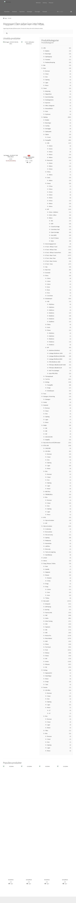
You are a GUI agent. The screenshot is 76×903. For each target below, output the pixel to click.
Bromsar (47, 71)
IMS (46, 630)
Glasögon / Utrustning (49, 396)
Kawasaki (45, 405)
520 (46, 434)
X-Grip (48, 581)
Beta (44, 68)
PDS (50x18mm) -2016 (54, 362)
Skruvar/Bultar (49, 108)
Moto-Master (48, 638)
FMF (46, 615)
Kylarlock (47, 102)
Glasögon (47, 399)
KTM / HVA (46, 445)
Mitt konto (38, 2)
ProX (46, 650)
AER (52, 223)
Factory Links (48, 612)
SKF (46, 523)
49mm (50, 206)
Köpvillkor (7, 11)
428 (46, 431)
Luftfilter (47, 546)
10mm (48, 278)
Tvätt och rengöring (50, 552)
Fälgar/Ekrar (48, 94)
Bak (44, 65)
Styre (46, 111)
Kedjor (45, 425)
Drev (46, 77)
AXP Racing (48, 606)
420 (46, 428)
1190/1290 (47, 448)
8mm (48, 290)
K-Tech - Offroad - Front (51, 246)
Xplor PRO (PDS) (53, 373)
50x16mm (51, 318)
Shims (46, 275)
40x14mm (51, 304)
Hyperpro (47, 627)
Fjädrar (47, 134)
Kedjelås (47, 439)
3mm (48, 592)
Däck (46, 566)
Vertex (47, 661)
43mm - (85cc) (52, 215)
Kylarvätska (48, 543)
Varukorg (45, 2)
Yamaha (45, 687)
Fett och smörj (49, 534)
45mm (50, 163)
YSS (46, 667)
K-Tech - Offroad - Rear (51, 249)
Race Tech (47, 269)
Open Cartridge (55, 232)
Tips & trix (21, 11)
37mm (50, 186)
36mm (50, 146)
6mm (48, 287)
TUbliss (47, 598)
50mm (50, 169)
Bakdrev (47, 51)
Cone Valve (50, 295)
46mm (50, 154)
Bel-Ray (47, 609)
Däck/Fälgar (48, 676)
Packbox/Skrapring (50, 62)
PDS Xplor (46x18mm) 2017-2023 (57, 365)
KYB (48, 143)
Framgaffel (48, 140)
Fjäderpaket (48, 131)
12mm (48, 281)
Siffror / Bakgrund (49, 105)
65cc (46, 471)
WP (48, 209)
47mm (50, 200)
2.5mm (49, 589)
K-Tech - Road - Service (51, 261)
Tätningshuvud (49, 376)
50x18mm (51, 321)
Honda (45, 402)
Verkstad (14, 11)
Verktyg (47, 382)
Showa (49, 183)
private (45, 557)
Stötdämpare (48, 298)
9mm (48, 293)
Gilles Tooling (48, 621)
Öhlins (49, 172)
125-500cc (47, 451)
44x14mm (51, 307)
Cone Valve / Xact (55, 229)
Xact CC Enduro (55, 238)
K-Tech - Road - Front (50, 255)
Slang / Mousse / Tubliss (49, 563)
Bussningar (48, 53)
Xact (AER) (53, 235)
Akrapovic (47, 604)
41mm (50, 149)
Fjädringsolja (48, 56)
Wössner (47, 664)
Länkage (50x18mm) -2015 (55, 353)
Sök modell (46, 601)
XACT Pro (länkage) (54, 370)
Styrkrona (47, 114)
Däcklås (47, 569)
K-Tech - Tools (49, 264)
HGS (46, 624)
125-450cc (47, 690)
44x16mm (51, 310)
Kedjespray (48, 540)
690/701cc (47, 491)
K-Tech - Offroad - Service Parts (53, 252)
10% (44, 48)
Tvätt (46, 684)
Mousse (47, 575)
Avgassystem (48, 673)
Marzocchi (49, 160)
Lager (46, 82)
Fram (44, 393)
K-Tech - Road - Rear (50, 258)
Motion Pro (48, 635)
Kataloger (29, 11)
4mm (48, 595)
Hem (6, 18)
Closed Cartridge (55, 226)
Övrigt (48, 388)
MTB (44, 517)
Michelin (49, 578)
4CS (52, 221)
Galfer (46, 618)
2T (49, 710)
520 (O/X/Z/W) (48, 437)
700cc (46, 730)
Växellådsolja (48, 555)
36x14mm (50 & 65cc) (54, 350)
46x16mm (51, 313)
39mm (50, 189)
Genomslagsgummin (50, 244)
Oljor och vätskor (49, 520)
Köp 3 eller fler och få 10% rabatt (51, 442)
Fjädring (47, 79)
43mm (50, 151)
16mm (48, 284)
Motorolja (47, 549)
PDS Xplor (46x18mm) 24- (55, 367)
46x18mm (51, 316)
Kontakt (45, 11)
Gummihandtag (49, 97)
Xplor (52, 241)
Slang (46, 586)
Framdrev (47, 59)
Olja (46, 267)
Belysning (47, 91)
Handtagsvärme (49, 100)
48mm (50, 157)
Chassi (47, 74)
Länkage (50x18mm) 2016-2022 (57, 356)
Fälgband (47, 572)
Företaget (37, 11)
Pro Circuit (48, 647)
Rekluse (47, 653)
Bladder (47, 120)
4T (49, 713)
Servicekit (47, 272)
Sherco (45, 560)
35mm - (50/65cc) (53, 212)
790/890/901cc (49, 494)
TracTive (47, 379)
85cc (46, 497)
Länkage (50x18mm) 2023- (55, 359)
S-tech (49, 137)
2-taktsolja (48, 529)
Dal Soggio (48, 128)
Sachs (48, 177)
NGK (46, 641)
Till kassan (51, 2)
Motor (46, 85)
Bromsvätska (48, 532)
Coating (47, 126)
